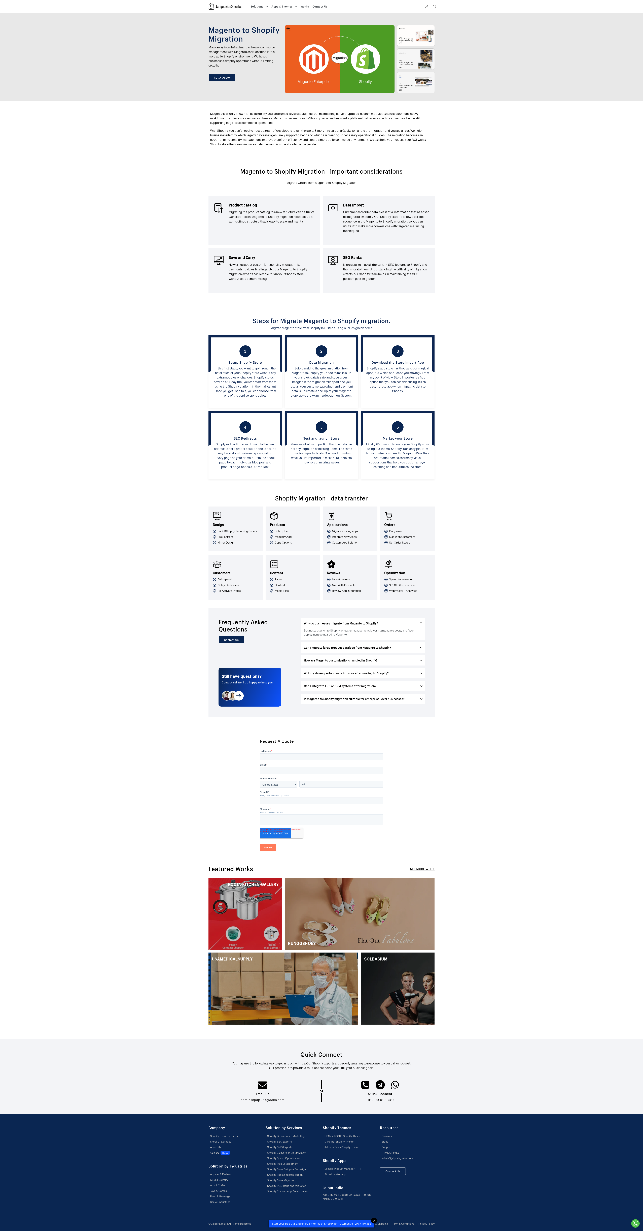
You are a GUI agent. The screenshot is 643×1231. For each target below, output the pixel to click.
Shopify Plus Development (282, 1163)
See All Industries (220, 1202)
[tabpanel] (321, 130)
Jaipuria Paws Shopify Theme (342, 1147)
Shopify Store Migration (281, 1180)
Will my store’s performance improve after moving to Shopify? (346, 673)
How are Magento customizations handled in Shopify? (340, 660)
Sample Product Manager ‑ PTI (343, 1168)
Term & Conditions (403, 1223)
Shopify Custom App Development (287, 1191)
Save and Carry (242, 257)
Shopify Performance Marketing (286, 1136)
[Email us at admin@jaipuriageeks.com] (262, 1086)
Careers (219, 1152)
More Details (362, 1224)
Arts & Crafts (217, 1185)
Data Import (353, 205)
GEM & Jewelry (219, 1180)
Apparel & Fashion (221, 1174)
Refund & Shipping (377, 1223)
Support (386, 1147)
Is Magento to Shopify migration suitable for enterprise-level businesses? (354, 699)
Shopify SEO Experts (279, 1141)
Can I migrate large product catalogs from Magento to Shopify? (347, 647)
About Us (215, 1147)
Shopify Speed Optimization (284, 1158)
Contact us (231, 640)
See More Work (422, 869)
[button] (259, 6)
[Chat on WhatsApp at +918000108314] (395, 1086)
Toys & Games (218, 1191)
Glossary (387, 1136)
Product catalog (243, 205)
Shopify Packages (220, 1141)
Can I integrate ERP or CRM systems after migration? (340, 686)
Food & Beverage (220, 1196)
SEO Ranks (352, 257)
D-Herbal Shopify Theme (339, 1141)
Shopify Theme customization (285, 1175)
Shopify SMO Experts (279, 1147)
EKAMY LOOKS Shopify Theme (343, 1136)
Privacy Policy (426, 1223)
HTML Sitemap (390, 1152)
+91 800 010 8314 (380, 1099)
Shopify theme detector (224, 1136)
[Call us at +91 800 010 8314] (366, 1086)
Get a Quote (222, 77)
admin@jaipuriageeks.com (263, 1099)
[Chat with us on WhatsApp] (635, 1223)
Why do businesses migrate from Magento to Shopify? (341, 623)
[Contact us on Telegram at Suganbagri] (381, 1086)
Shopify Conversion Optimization (286, 1152)
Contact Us (392, 1171)
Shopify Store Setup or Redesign (286, 1169)
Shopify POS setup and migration (286, 1186)
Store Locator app (335, 1174)
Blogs (385, 1141)
